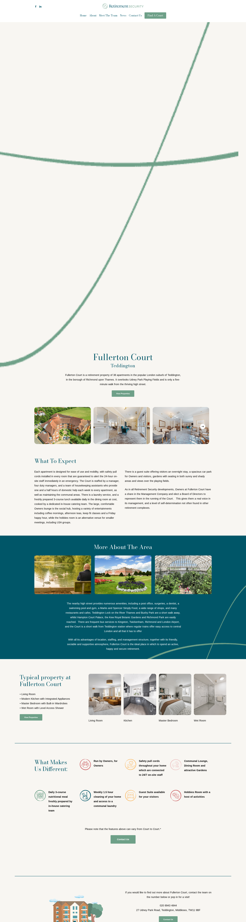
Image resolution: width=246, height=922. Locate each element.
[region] (123, 426)
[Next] (202, 426)
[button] (123, 393)
